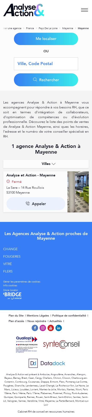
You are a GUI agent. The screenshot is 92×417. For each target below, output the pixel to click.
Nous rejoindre (37, 321)
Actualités (56, 321)
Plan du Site (16, 316)
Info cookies (10, 285)
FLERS (8, 271)
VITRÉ (7, 264)
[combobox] (46, 63)
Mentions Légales (38, 316)
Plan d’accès (17, 321)
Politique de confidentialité (69, 316)
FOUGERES (12, 256)
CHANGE (10, 249)
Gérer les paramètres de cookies (21, 281)
